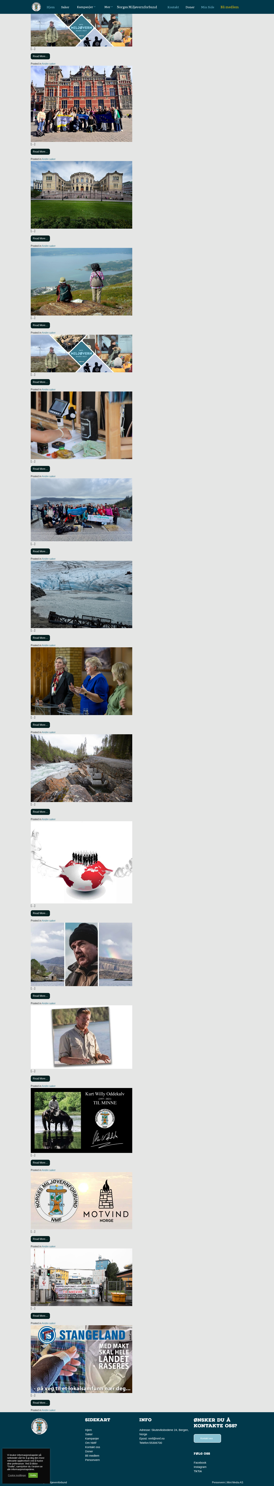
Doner (89, 1451)
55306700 (155, 1442)
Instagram (200, 1467)
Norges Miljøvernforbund (137, 6)
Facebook (200, 1462)
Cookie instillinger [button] (17, 1475)
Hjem (88, 1430)
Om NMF (91, 1442)
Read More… (40, 56)
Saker (89, 1434)
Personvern (92, 1460)
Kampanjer (92, 1438)
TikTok (198, 1471)
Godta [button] (33, 1475)
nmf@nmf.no (156, 1438)
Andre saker (48, 63)
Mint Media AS (235, 1482)
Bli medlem (230, 6)
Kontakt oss (92, 1447)
